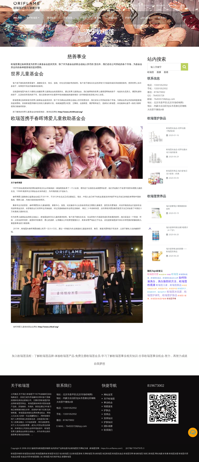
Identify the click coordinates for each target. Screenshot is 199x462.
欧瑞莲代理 (152, 274)
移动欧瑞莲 (138, 453)
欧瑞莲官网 (128, 453)
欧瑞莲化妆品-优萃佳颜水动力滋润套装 (176, 151)
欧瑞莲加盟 (173, 453)
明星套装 (68, 18)
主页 (94, 40)
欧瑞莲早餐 (171, 298)
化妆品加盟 (15, 456)
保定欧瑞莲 (107, 453)
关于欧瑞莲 (104, 40)
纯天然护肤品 (55, 456)
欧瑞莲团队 (35, 456)
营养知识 (113, 18)
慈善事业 (116, 40)
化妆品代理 (25, 456)
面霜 (166, 72)
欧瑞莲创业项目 (29, 453)
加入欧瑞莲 (45, 456)
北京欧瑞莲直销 (75, 453)
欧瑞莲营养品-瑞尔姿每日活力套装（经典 (176, 172)
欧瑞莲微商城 (41, 453)
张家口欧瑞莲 (149, 453)
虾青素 (166, 453)
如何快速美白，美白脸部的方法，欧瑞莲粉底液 (167, 281)
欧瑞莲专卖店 (53, 453)
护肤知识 (129, 18)
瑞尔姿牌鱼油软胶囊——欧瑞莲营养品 (176, 250)
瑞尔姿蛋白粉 (162, 274)
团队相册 (146, 18)
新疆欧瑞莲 (66, 456)
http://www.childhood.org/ (70, 111)
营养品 (97, 18)
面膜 (159, 72)
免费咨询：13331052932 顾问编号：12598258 (154, 5)
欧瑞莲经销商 (16, 453)
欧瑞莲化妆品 (117, 453)
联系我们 (162, 18)
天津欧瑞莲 (87, 453)
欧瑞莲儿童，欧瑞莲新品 (169, 284)
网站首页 (17, 18)
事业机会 (51, 18)
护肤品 (83, 18)
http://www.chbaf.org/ (48, 326)
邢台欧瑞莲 (97, 453)
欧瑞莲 (150, 72)
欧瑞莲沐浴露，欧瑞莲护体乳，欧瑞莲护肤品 (167, 293)
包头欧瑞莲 (64, 453)
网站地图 (158, 453)
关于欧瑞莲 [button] (32, 18)
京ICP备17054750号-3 (134, 448)
